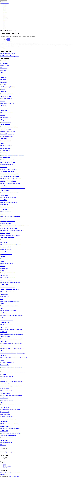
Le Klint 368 (4, 284)
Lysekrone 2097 (4, 412)
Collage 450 (3, 341)
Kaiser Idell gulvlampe (7, 134)
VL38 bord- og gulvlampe (7, 171)
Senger (4, 21)
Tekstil (4, 23)
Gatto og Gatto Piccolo (7, 416)
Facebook (4, 464)
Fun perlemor (4, 294)
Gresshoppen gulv (5, 223)
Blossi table (3, 110)
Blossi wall (3, 105)
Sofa (3, 13)
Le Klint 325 (4, 313)
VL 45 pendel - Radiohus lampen (9, 176)
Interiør (4, 22)
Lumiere (2, 266)
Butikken (4, 26)
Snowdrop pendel (5, 233)
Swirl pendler (4, 242)
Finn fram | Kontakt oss (7, 466)
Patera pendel (4, 218)
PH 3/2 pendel (4, 327)
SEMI (2, 303)
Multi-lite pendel (5, 124)
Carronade (3, 167)
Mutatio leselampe (5, 148)
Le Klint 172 (4, 431)
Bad (3, 18)
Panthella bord (4, 190)
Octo (1, 299)
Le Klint (8, 40)
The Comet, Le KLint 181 (7, 237)
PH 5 (1, 350)
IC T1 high (3, 209)
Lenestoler (4, 15)
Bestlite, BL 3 (4, 421)
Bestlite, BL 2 (4, 440)
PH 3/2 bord (3, 355)
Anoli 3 (2, 101)
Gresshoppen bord (5, 247)
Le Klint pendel (4, 426)
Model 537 (3, 91)
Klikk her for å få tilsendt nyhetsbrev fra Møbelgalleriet (10, 472)
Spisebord (4, 11)
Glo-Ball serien (4, 388)
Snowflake (3, 153)
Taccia (2, 369)
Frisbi (2, 402)
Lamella (2, 143)
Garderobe (4, 20)
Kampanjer (5, 27)
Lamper (4, 16)
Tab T (2, 360)
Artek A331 (3, 200)
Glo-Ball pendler (5, 393)
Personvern (5, 467)
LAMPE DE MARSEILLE (8, 181)
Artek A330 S (4, 195)
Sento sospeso (4, 63)
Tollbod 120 (3, 138)
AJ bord (2, 317)
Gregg (2, 270)
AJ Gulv (2, 346)
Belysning (9, 38)
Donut (2, 308)
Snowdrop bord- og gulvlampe (9, 228)
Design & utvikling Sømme (14, 476)
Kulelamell (3, 332)
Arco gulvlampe (5, 407)
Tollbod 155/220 (5, 322)
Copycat (2, 214)
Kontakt (4, 28)
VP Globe (3, 445)
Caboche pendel (5, 275)
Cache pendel (4, 204)
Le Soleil (2, 256)
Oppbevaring (5, 17)
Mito (1, 72)
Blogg (4, 25)
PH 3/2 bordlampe (5, 96)
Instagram (4, 465)
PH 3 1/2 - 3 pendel (5, 280)
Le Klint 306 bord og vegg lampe (9, 56)
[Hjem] (4, 3)
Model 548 (3, 77)
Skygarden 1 (4, 379)
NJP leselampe (4, 251)
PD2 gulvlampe (4, 120)
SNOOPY (3, 374)
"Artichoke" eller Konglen (8, 435)
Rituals (2, 261)
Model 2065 (3, 82)
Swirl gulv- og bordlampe (7, 162)
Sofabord (4, 14)
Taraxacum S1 (4, 365)
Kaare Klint (8, 39)
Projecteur (3, 185)
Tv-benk (4, 19)
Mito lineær (3, 68)
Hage (4, 24)
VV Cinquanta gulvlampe (7, 87)
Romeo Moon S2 (5, 383)
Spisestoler (4, 12)
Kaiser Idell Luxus (5, 129)
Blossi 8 (2, 115)
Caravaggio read (5, 157)
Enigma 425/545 (5, 336)
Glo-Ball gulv (4, 398)
